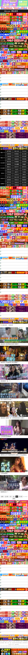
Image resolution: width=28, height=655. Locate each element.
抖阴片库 (3, 178)
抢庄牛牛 (17, 166)
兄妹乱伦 (17, 182)
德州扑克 (24, 166)
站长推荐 (3, 162)
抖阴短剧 (17, 185)
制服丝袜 (17, 159)
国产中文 (9, 182)
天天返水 (24, 169)
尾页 (14, 498)
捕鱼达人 (9, 166)
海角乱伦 (17, 179)
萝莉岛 (24, 174)
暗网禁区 (9, 179)
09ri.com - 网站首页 (11, 11)
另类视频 (24, 159)
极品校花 (9, 185)
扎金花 (16, 169)
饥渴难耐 (17, 161)
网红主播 (17, 151)
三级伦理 (9, 156)
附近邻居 (9, 161)
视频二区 (3, 157)
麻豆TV (16, 172)
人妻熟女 (9, 159)
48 (13, 496)
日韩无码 (24, 185)
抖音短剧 (9, 172)
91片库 (9, 174)
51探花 (24, 172)
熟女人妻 (17, 177)
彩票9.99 (9, 169)
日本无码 (24, 151)
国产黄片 (9, 177)
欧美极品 (17, 153)
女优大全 (17, 174)
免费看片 (3, 183)
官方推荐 (3, 168)
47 (10, 496)
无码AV (2, 173)
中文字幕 (17, 156)
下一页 (20, 496)
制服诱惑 (24, 179)
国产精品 (9, 151)
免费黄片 (24, 177)
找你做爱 (24, 161)
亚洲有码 (9, 153)
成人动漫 (24, 153)
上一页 (6, 496)
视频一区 (3, 152)
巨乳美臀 (24, 156)
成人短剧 (24, 182)
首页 (2, 496)
